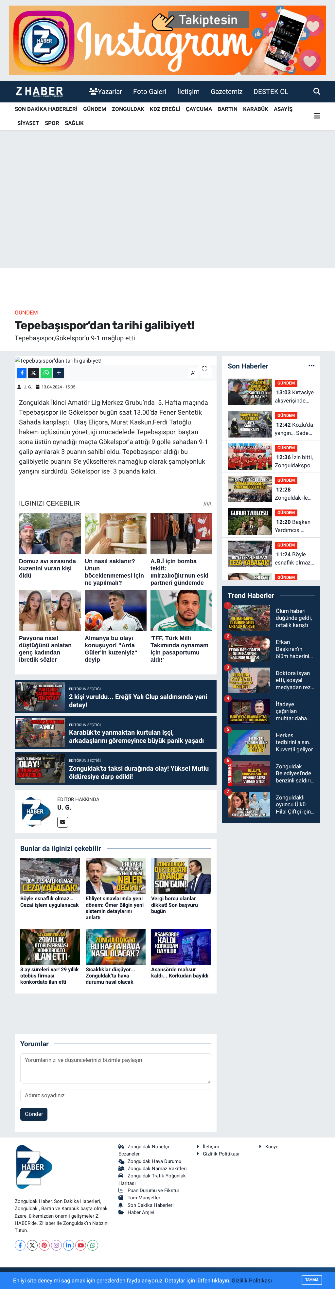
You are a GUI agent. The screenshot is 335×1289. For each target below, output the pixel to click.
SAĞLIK (74, 123)
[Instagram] (56, 1245)
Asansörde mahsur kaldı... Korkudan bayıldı (179, 972)
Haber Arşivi (141, 1212)
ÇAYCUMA (199, 109)
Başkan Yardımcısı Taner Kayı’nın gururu (292, 527)
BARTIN (228, 109)
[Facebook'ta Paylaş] (21, 373)
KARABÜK (255, 109)
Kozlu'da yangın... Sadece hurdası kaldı (294, 429)
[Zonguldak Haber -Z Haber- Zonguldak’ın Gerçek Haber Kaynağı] (39, 91)
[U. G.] (36, 811)
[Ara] (316, 91)
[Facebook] (20, 1245)
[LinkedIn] (68, 1245)
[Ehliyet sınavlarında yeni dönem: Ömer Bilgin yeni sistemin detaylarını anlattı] (116, 875)
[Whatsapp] (92, 1245)
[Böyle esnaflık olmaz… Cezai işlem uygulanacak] (50, 875)
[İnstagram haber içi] (167, 40)
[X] (32, 1245)
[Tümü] (312, 366)
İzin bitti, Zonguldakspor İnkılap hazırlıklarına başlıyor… (294, 462)
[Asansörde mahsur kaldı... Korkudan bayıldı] (181, 946)
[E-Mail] (62, 822)
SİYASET (28, 123)
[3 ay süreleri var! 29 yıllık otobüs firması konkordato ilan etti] (50, 946)
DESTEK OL (271, 91)
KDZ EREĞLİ (165, 109)
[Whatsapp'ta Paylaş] (46, 373)
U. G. (28, 387)
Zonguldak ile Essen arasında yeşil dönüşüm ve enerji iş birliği (293, 494)
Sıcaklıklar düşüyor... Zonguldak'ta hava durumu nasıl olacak (110, 975)
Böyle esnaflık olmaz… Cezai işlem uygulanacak (49, 901)
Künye (271, 1147)
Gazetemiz (226, 91)
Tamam (311, 1280)
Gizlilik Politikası (221, 1154)
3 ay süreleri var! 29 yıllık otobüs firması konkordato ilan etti (49, 975)
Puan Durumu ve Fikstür (153, 1190)
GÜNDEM (94, 109)
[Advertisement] (167, 216)
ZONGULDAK (128, 109)
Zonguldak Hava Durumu (154, 1161)
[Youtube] (80, 1245)
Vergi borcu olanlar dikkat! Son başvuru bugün (174, 904)
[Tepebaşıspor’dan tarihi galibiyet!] (116, 360)
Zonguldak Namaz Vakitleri (157, 1169)
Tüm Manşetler (144, 1198)
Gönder (34, 1114)
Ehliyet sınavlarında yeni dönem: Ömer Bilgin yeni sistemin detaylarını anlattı (115, 908)
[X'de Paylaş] (33, 373)
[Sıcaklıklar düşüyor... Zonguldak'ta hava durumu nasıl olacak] (116, 946)
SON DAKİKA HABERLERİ (46, 109)
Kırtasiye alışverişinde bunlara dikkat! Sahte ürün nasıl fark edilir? (294, 397)
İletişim (188, 91)
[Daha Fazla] (58, 373)
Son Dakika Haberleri (151, 1205)
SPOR (52, 123)
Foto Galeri (149, 91)
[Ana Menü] (317, 116)
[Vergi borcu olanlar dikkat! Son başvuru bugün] (181, 875)
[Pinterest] (44, 1245)
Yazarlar (110, 91)
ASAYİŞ (283, 109)
